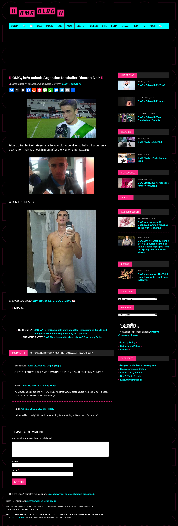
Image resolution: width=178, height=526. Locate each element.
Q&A (39, 26)
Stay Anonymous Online (133, 369)
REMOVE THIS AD (61, 65)
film (135, 26)
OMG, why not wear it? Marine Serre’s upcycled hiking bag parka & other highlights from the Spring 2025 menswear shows (153, 247)
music (50, 26)
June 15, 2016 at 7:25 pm (41, 487)
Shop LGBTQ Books (131, 372)
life (104, 26)
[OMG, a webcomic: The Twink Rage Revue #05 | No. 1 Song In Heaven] (126, 277)
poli (152, 26)
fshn (114, 26)
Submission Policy (130, 346)
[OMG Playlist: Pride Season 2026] (126, 161)
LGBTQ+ (81, 26)
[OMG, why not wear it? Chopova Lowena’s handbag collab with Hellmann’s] (126, 225)
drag (125, 26)
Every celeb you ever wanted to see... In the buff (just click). (49, 337)
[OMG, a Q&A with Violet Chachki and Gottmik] (126, 120)
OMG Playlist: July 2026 (150, 142)
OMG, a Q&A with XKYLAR (152, 85)
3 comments (75, 84)
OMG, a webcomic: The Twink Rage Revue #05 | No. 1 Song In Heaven (153, 277)
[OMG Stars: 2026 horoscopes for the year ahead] (126, 185)
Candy (65, 84)
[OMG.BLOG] (37, 11)
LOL (60, 26)
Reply (58, 487)
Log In (14, 26)
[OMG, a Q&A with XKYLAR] (126, 88)
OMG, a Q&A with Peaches (151, 101)
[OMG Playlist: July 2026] (126, 145)
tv (143, 26)
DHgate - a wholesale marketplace (138, 365)
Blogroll (124, 349)
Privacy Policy (127, 342)
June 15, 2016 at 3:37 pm (35, 507)
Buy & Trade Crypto (130, 376)
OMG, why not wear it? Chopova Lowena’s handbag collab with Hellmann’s (153, 225)
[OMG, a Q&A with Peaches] (126, 104)
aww (69, 26)
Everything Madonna (131, 380)
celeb (94, 26)
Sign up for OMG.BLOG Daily (51, 386)
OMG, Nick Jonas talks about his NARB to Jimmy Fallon (61, 458)
